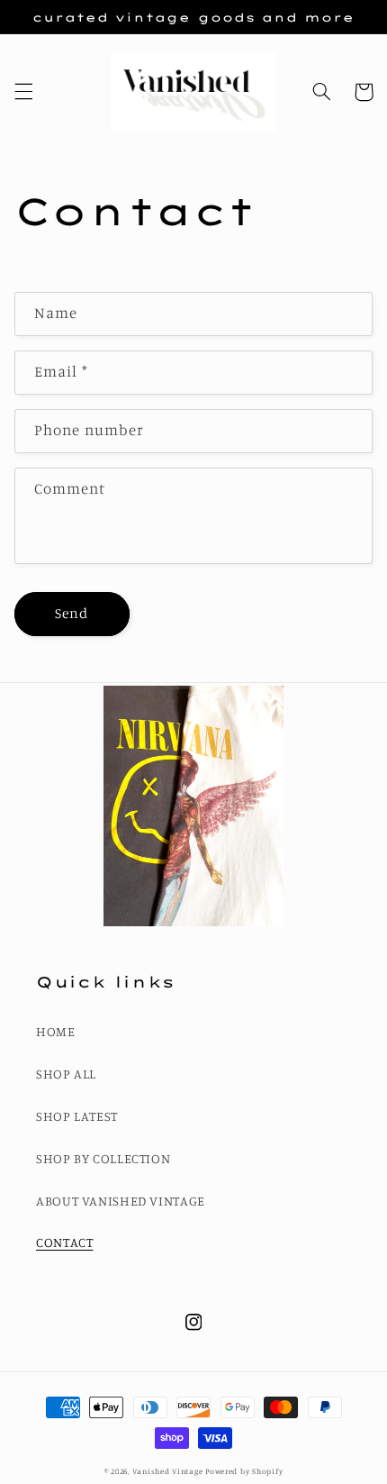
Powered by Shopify (244, 1471)
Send (71, 613)
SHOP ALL (66, 1073)
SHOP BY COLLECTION (103, 1158)
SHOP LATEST (77, 1116)
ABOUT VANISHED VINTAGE (120, 1200)
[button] (23, 92)
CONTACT (64, 1242)
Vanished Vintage (169, 1471)
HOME (56, 1031)
